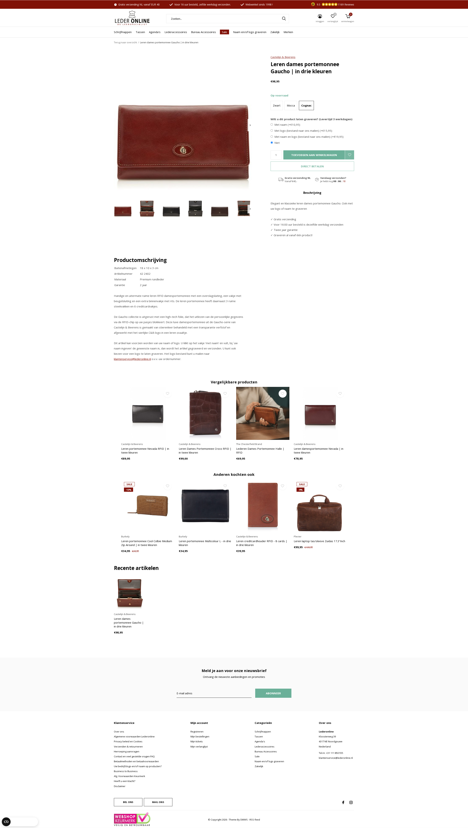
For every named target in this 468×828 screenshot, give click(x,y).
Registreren (196, 731)
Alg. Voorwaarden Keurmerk (129, 776)
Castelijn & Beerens (283, 57)
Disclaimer (119, 786)
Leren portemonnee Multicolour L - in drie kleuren (205, 543)
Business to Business (126, 771)
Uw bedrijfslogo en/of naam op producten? (138, 766)
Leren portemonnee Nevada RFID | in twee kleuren (145, 450)
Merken (288, 32)
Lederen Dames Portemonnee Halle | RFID (260, 450)
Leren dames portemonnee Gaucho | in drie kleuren (129, 622)
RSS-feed (255, 819)
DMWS (244, 819)
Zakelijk (275, 32)
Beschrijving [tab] (312, 193)
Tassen (140, 32)
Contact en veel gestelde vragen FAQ (134, 756)
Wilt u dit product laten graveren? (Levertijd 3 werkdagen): (312, 119)
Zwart (276, 105)
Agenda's (155, 32)
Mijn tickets (196, 741)
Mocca (291, 105)
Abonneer (273, 693)
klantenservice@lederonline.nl (132, 359)
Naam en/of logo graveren (249, 32)
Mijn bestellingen (199, 736)
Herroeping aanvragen (126, 751)
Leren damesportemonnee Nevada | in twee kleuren (318, 450)
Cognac (306, 105)
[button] (123, 209)
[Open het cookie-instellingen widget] (20, 821)
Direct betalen (312, 166)
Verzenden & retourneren (128, 746)
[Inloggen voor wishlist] (349, 154)
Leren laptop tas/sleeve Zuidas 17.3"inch (319, 541)
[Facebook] (343, 802)
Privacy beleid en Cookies (128, 741)
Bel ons (128, 802)
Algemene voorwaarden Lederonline (134, 736)
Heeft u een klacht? (124, 781)
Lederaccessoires (176, 32)
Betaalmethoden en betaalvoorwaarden (136, 761)
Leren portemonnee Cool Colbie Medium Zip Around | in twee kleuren (146, 543)
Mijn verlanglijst (199, 746)
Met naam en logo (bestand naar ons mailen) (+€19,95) (309, 136)
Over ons (119, 731)
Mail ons (158, 802)
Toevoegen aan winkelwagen (314, 155)
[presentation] (250, 125)
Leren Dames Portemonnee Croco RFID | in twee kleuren (205, 450)
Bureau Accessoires (203, 32)
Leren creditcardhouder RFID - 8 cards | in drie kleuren (261, 543)
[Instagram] (351, 802)
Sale (224, 32)
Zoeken (284, 18)
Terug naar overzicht (125, 42)
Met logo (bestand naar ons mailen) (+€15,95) (303, 130)
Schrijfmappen (123, 32)
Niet (277, 142)
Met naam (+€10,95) (287, 124)
